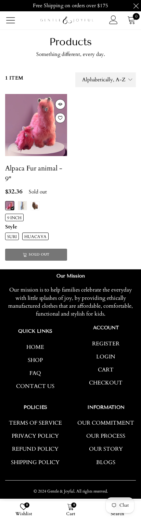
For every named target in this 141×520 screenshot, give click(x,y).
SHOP (35, 360)
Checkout (106, 383)
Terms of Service (35, 423)
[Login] (113, 20)
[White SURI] (22, 205)
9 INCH (14, 218)
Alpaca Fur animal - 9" (33, 174)
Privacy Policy (35, 436)
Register (105, 343)
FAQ (35, 373)
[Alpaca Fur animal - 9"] (36, 125)
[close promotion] (136, 5)
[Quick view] (60, 104)
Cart (106, 370)
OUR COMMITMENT (105, 423)
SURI (12, 236)
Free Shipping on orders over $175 (70, 5)
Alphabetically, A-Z (104, 79)
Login (105, 357)
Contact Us (35, 386)
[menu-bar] (15, 20)
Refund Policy (35, 449)
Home (35, 347)
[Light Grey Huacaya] (35, 205)
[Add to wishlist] (60, 118)
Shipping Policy (35, 462)
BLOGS (105, 462)
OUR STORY (106, 449)
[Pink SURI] (9, 205)
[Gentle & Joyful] (67, 20)
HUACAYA (35, 236)
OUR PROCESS (105, 436)
